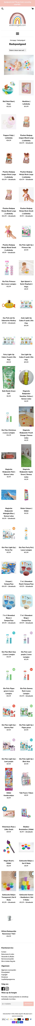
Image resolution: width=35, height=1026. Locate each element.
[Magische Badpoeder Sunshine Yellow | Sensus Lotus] (26, 377)
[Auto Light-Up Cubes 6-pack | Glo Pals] (26, 304)
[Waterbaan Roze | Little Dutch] (8, 813)
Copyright (4, 975)
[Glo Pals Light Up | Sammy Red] (8, 711)
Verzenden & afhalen (7, 956)
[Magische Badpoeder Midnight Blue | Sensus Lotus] (8, 494)
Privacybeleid (5, 972)
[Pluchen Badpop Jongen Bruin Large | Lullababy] (8, 158)
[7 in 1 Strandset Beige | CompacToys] (26, 601)
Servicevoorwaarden (7, 959)
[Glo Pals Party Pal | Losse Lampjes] (26, 533)
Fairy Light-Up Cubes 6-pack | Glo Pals (9, 357)
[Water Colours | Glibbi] (26, 494)
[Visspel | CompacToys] (8, 567)
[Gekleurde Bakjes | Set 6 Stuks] (26, 847)
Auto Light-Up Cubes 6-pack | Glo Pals (26, 320)
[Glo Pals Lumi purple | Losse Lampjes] (26, 638)
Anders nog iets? (19, 1013)
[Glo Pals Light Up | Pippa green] (26, 711)
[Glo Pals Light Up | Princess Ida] (26, 231)
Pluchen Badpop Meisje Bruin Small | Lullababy (26, 211)
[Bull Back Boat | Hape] (8, 87)
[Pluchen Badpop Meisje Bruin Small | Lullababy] (26, 194)
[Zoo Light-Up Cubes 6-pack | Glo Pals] (26, 340)
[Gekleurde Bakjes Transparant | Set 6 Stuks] (8, 881)
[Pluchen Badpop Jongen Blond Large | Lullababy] (26, 121)
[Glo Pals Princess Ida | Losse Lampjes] (8, 267)
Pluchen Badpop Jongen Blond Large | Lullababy (26, 138)
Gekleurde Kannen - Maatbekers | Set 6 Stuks (26, 897)
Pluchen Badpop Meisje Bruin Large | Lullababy (26, 174)
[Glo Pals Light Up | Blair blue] (26, 745)
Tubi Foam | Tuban (26, 793)
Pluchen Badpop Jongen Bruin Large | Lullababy (9, 174)
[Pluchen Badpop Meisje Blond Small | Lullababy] (8, 231)
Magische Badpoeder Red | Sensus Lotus (9, 471)
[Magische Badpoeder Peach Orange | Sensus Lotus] (26, 416)
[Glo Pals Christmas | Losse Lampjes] (8, 416)
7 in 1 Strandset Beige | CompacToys (26, 618)
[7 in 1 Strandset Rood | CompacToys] (26, 567)
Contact (3, 952)
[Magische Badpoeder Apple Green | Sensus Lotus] (26, 455)
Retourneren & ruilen (7, 954)
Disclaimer (4, 977)
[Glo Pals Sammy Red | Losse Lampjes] (26, 674)
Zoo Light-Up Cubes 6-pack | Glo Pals (26, 357)
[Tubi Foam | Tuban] (26, 779)
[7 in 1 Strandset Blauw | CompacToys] (8, 601)
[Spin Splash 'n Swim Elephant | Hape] (26, 267)
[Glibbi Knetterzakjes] (9, 779)
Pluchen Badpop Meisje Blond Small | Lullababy (9, 247)
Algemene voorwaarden (8, 970)
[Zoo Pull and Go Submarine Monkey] (8, 304)
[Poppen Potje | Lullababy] (8, 121)
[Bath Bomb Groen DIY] (8, 377)
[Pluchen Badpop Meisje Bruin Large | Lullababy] (26, 158)
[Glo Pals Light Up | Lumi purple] (8, 745)
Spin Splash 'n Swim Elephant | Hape (26, 284)
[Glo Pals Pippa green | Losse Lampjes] (8, 674)
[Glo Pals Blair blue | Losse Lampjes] (8, 638)
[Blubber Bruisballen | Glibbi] (26, 813)
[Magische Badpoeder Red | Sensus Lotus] (8, 455)
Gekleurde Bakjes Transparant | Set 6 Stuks (9, 897)
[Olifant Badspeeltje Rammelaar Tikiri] (8, 917)
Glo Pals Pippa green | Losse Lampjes (8, 691)
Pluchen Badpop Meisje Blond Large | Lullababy (9, 211)
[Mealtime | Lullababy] (26, 87)
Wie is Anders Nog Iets (8, 961)
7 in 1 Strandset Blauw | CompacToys (9, 618)
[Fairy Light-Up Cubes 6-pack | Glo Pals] (8, 340)
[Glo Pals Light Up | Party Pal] (8, 533)
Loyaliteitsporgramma (8, 979)
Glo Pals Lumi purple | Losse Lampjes (26, 654)
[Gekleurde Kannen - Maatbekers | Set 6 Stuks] (26, 881)
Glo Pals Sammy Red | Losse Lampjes (26, 691)
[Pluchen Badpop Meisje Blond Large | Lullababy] (8, 194)
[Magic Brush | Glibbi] (8, 847)
